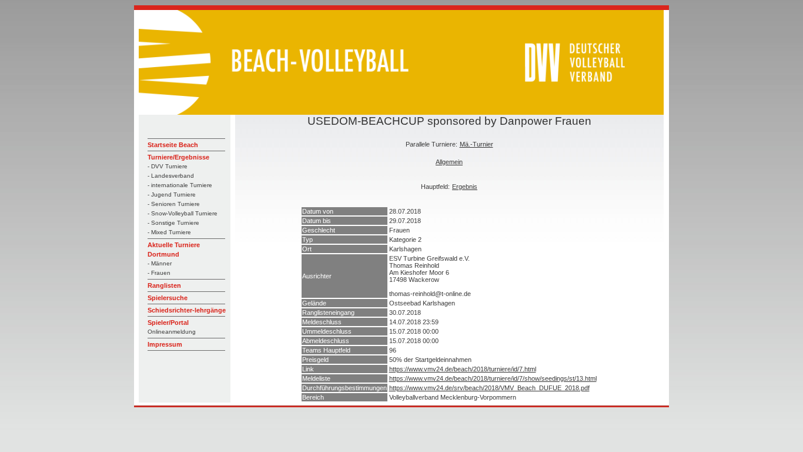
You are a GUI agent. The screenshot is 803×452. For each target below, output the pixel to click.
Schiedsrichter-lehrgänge (187, 310)
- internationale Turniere (180, 185)
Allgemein (449, 161)
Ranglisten (164, 285)
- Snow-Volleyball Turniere (183, 213)
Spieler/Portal (168, 322)
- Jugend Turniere (172, 194)
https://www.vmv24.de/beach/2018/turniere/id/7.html (462, 369)
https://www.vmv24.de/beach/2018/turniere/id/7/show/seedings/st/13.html (493, 378)
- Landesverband (171, 175)
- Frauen (159, 273)
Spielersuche (168, 297)
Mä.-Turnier (476, 144)
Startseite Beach (173, 144)
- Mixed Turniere (169, 232)
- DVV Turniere (168, 166)
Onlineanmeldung (172, 331)
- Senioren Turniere (174, 204)
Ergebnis (464, 186)
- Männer (160, 263)
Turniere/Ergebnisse (178, 157)
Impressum (165, 344)
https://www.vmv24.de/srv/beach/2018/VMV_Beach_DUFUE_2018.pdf (489, 387)
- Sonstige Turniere (173, 223)
